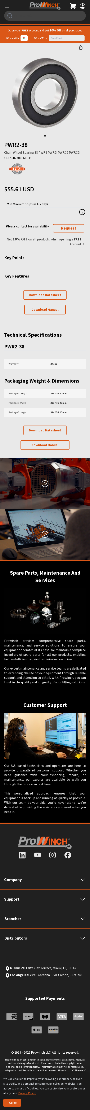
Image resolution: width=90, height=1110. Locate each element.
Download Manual (45, 309)
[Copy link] (81, 47)
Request (68, 228)
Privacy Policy (27, 1093)
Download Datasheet (45, 295)
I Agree (12, 1103)
